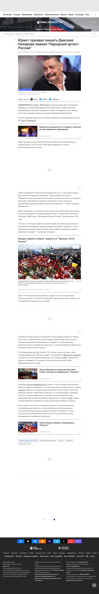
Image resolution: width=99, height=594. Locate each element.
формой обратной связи (74, 580)
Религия (81, 553)
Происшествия (40, 553)
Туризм (88, 553)
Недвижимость (72, 553)
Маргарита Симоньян (72, 355)
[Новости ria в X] (63, 541)
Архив (92, 556)
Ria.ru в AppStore (56, 556)
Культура (62, 553)
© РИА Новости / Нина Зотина (26, 92)
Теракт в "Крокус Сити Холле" (28, 440)
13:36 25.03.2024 (8, 34)
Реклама (19, 556)
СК (38, 352)
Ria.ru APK (80, 556)
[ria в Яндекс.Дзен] (28, 541)
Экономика (23, 553)
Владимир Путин (39, 384)
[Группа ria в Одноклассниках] (42, 541)
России (30, 384)
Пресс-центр (44, 556)
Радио (95, 553)
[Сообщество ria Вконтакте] (35, 541)
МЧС (65, 358)
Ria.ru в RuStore (69, 556)
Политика (6, 553)
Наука (55, 553)
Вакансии (6, 566)
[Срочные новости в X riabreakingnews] (70, 541)
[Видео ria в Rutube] (49, 541)
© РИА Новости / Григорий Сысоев (27, 289)
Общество (69, 440)
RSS (87, 556)
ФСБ (70, 398)
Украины (21, 390)
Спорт (49, 553)
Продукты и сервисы (31, 556)
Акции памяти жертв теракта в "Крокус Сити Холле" (46, 240)
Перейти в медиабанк (41, 92)
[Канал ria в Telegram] (56, 541)
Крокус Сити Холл (24, 443)
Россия (61, 440)
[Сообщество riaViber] (78, 541)
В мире (31, 553)
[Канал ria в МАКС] (20, 541)
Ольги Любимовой (28, 120)
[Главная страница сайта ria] (49, 22)
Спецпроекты (9, 556)
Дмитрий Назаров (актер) (48, 440)
